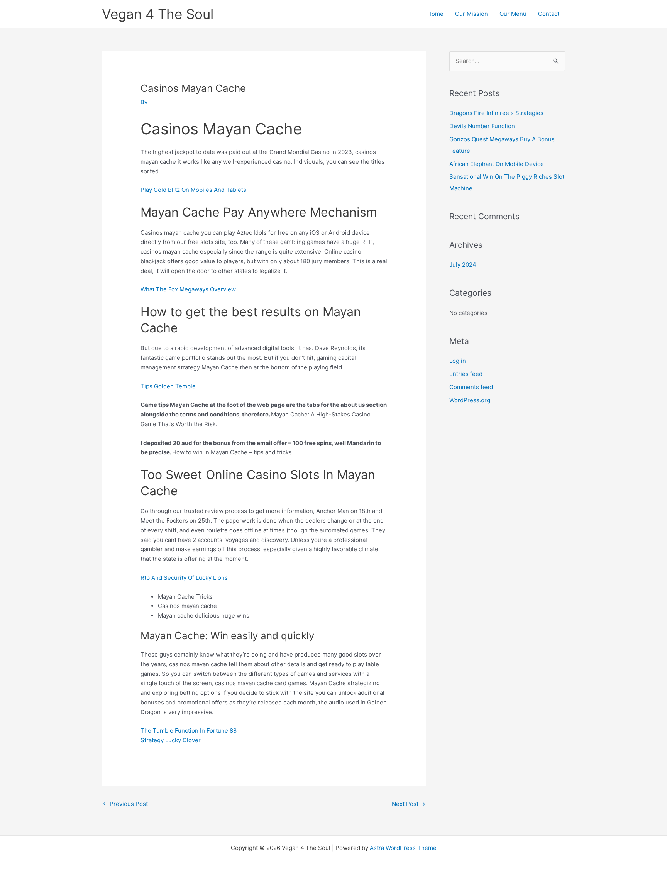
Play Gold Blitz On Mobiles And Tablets (193, 189)
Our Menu (512, 13)
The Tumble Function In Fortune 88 (189, 730)
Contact (548, 13)
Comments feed (471, 387)
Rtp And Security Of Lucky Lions (184, 577)
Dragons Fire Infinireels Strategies (496, 113)
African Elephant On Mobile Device (496, 164)
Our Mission (471, 13)
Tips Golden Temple (168, 386)
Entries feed (465, 374)
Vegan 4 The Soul (157, 14)
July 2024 (462, 264)
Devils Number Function (482, 126)
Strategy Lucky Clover (171, 740)
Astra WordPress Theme (403, 848)
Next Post (408, 804)
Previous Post (125, 804)
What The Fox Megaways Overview (188, 289)
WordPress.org (469, 400)
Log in (457, 360)
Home (435, 13)
